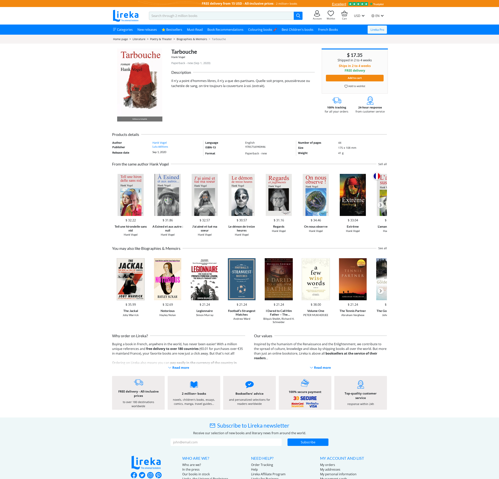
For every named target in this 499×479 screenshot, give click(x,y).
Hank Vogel (178, 57)
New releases (147, 29)
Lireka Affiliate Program (268, 474)
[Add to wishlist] (143, 176)
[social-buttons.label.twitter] (142, 475)
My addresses (330, 469)
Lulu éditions (160, 146)
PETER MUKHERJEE (315, 315)
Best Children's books (297, 29)
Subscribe (308, 442)
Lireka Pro (377, 30)
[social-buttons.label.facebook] (134, 475)
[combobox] (221, 16)
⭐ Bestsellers (172, 29)
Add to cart (355, 78)
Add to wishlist (356, 86)
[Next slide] (381, 205)
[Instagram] (150, 475)
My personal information (338, 474)
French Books (328, 29)
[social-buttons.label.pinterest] (158, 475)
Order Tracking (262, 465)
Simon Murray (204, 315)
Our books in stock (196, 474)
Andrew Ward (241, 318)
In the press (191, 469)
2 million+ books (286, 3)
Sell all (382, 164)
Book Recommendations (225, 29)
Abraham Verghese (352, 315)
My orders (327, 465)
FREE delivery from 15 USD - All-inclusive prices (237, 3)
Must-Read (195, 29)
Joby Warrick (131, 315)
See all (382, 248)
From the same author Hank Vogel (140, 164)
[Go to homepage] (125, 16)
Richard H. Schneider (283, 320)
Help (254, 469)
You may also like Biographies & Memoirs (146, 248)
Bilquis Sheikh (271, 318)
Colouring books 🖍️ (262, 29)
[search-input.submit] (298, 16)
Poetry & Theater (161, 39)
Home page (120, 39)
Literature (139, 39)
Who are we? (191, 465)
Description (181, 72)
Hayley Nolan (167, 315)
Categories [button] (124, 29)
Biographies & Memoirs (192, 39)
